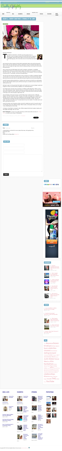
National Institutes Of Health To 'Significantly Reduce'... (40, 417)
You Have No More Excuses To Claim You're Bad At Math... (40, 426)
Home (3, 14)
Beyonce (49, 343)
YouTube (50, 381)
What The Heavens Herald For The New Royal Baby (40, 407)
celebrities (52, 348)
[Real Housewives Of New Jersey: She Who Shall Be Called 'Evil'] (54, 417)
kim (49, 361)
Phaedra (52, 369)
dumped (52, 353)
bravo (56, 343)
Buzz (13, 14)
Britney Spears (55, 346)
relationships (49, 374)
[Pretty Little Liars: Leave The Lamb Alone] (54, 400)
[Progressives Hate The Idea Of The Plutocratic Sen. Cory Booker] (54, 406)
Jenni (45, 357)
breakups (47, 346)
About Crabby (55, 14)
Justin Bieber (49, 359)
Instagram (54, 355)
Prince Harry (56, 369)
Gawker (50, 355)
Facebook (46, 355)
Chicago (28, 14)
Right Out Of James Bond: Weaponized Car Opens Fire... (40, 398)
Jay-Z (58, 355)
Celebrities (20, 14)
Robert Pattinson (53, 376)
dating (46, 353)
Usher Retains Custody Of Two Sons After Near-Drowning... (25, 418)
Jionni (57, 357)
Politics (41, 14)
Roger (45, 379)
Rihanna (46, 376)
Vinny (45, 381)
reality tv (56, 372)
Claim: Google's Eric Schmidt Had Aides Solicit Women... (54, 274)
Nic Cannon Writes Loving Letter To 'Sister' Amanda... (25, 436)
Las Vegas (50, 366)
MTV (52, 368)
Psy (44, 371)
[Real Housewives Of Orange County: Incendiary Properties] (48, 417)
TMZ (54, 379)
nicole (49, 369)
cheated (47, 351)
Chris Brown (54, 350)
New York (56, 368)
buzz (46, 348)
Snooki (49, 379)
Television (49, 14)
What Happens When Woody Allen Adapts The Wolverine (54, 319)
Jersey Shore (51, 357)
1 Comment (23, 115)
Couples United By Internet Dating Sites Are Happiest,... (54, 280)
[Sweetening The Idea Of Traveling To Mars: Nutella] (48, 406)
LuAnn (48, 368)
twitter (57, 379)
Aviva (45, 343)
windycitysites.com (24, 448)
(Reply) (32, 128)
